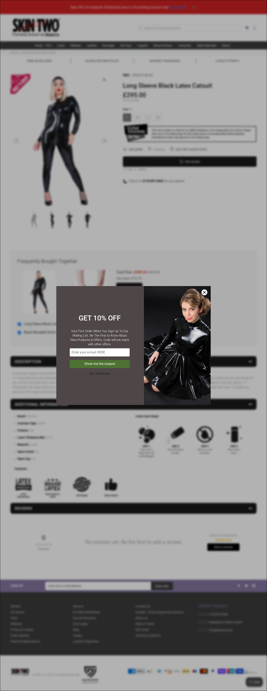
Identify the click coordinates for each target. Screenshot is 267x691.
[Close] (204, 292)
